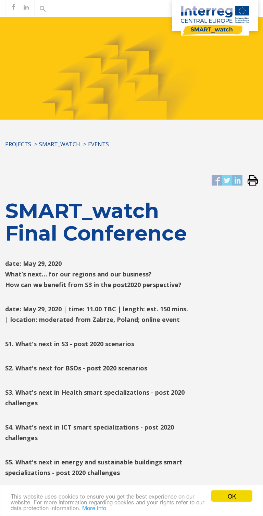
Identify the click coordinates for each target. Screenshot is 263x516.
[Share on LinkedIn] (237, 181)
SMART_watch (59, 144)
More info (94, 507)
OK (232, 496)
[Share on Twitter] (227, 181)
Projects (18, 144)
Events (98, 144)
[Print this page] (250, 181)
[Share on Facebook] (217, 181)
